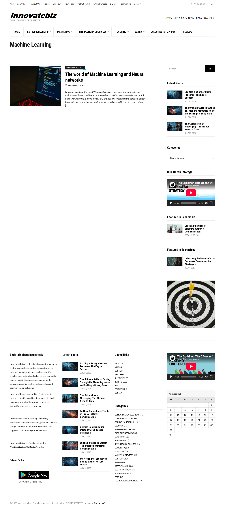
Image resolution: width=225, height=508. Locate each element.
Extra (138, 31)
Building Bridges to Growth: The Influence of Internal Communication (93, 445)
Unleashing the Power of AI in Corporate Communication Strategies (199, 261)
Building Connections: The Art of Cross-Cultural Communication (95, 414)
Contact (137, 4)
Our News (57, 4)
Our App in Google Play (30, 481)
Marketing (63, 31)
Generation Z (121, 437)
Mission (46, 4)
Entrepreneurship (38, 31)
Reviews (187, 31)
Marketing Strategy (124, 455)
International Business (93, 31)
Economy (119, 426)
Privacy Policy (17, 460)
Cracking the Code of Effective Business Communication (195, 228)
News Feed (69, 4)
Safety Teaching (122, 466)
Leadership (120, 448)
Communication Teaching (126, 418)
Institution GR (83, 4)
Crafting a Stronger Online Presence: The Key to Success (198, 95)
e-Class (113, 4)
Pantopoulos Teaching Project (23, 447)
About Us (35, 4)
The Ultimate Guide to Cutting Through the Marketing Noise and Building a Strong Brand (200, 110)
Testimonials (125, 4)
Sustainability (121, 473)
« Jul (169, 434)
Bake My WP (99, 503)
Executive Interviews (163, 31)
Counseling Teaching (124, 422)
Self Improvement (123, 470)
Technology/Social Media (126, 481)
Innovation (120, 440)
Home (17, 31)
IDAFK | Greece (100, 4)
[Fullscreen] (211, 203)
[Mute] (206, 203)
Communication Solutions (127, 415)
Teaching (120, 31)
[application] (191, 192)
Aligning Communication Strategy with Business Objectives (92, 430)
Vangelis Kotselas (76, 85)
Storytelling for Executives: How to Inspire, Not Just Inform (93, 461)
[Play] (171, 203)
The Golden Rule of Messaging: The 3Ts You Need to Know (197, 126)
